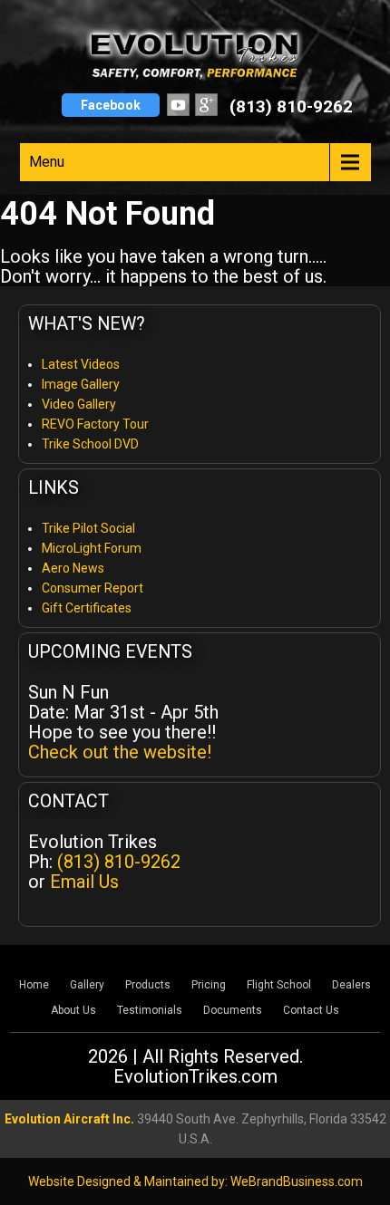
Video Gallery (79, 404)
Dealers (351, 984)
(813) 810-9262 (291, 106)
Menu (46, 161)
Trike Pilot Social (88, 528)
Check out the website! (119, 752)
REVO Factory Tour (95, 424)
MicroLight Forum (91, 548)
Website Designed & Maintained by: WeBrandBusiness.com (195, 1181)
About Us (73, 1010)
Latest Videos (81, 364)
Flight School (279, 984)
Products (148, 984)
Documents (232, 1010)
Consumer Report (92, 588)
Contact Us (311, 1010)
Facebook (111, 105)
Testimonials (149, 1010)
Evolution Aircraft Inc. (69, 1119)
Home (34, 984)
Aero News (73, 568)
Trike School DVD (90, 444)
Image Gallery (81, 384)
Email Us (84, 881)
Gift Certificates (87, 608)
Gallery (87, 984)
